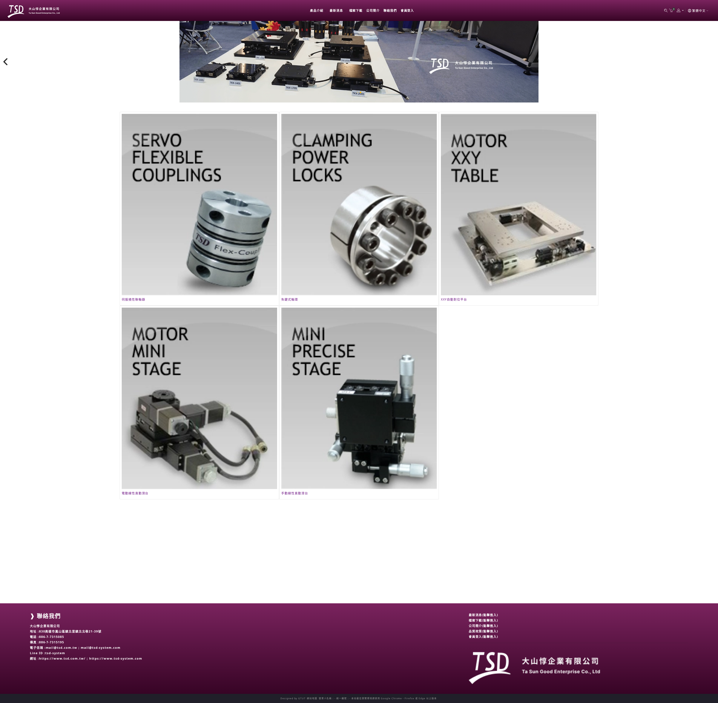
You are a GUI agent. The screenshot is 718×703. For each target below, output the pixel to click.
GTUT (302, 698)
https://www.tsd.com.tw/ (62, 658)
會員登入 (407, 10)
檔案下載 (356, 10)
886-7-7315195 (51, 642)
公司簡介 (373, 10)
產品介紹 (316, 10)
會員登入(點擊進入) (483, 637)
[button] (357, 92)
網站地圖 (312, 698)
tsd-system (55, 653)
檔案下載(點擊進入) (483, 620)
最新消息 (336, 10)
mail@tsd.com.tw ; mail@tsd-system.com (83, 648)
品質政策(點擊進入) (483, 631)
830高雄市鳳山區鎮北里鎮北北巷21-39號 (70, 631)
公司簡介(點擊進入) (483, 626)
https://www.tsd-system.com (115, 658)
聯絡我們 (390, 10)
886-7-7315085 (51, 637)
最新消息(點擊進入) (483, 615)
